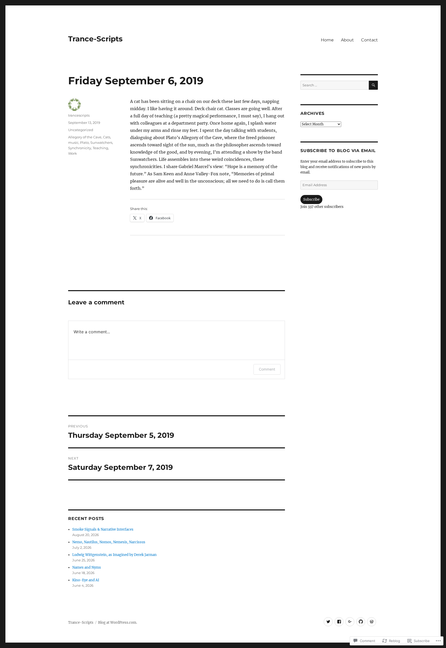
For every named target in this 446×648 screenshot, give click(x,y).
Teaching (100, 148)
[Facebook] (339, 621)
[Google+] (349, 621)
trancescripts (79, 115)
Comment (267, 369)
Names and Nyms (86, 567)
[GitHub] (360, 621)
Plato (84, 142)
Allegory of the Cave (84, 137)
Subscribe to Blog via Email (338, 150)
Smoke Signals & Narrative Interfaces (102, 529)
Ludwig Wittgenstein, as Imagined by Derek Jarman (114, 555)
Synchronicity (79, 148)
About (347, 39)
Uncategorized (80, 130)
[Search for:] (334, 85)
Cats (106, 137)
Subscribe (311, 199)
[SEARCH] (373, 85)
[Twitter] (328, 621)
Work (72, 153)
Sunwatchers (101, 142)
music (73, 142)
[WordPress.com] (371, 621)
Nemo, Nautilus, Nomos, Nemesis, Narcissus (108, 542)
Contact (369, 39)
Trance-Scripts (95, 38)
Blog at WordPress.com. (117, 622)
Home (327, 39)
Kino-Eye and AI (85, 580)
